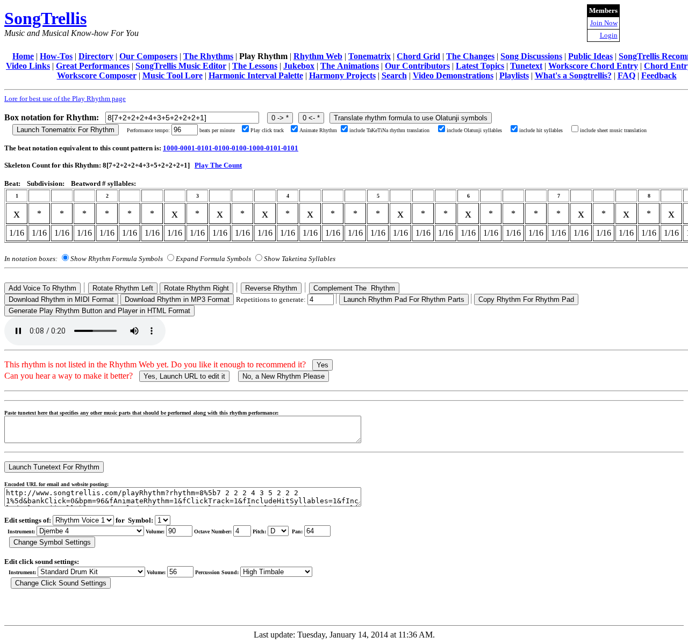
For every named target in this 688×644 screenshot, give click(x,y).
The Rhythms (208, 56)
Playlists (514, 75)
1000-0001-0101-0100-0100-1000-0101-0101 (230, 148)
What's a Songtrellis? (573, 75)
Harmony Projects (342, 75)
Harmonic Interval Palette (256, 75)
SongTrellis (45, 18)
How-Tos (56, 56)
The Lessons (254, 65)
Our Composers (148, 56)
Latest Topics (480, 65)
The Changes (470, 56)
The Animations (349, 65)
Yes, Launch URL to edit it (184, 376)
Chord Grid (418, 56)
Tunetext (526, 65)
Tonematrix (369, 56)
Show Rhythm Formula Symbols (116, 259)
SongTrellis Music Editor (180, 65)
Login (609, 35)
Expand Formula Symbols (213, 259)
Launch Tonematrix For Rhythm (65, 130)
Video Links (28, 65)
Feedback (659, 75)
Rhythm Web (317, 56)
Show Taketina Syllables (299, 259)
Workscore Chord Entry (593, 65)
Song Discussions (531, 56)
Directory (95, 56)
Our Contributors (417, 65)
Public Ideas (590, 56)
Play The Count (218, 165)
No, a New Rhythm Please (283, 376)
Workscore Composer (97, 75)
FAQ (626, 75)
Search (394, 75)
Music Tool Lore (172, 75)
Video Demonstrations (453, 75)
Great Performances (93, 65)
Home (23, 56)
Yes (322, 365)
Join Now (604, 23)
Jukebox (298, 65)
